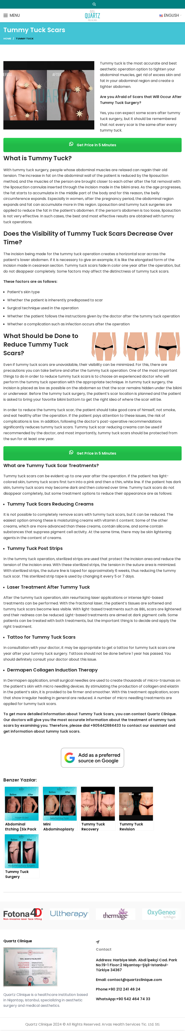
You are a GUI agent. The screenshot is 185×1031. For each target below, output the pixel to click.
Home (7, 38)
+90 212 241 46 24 (124, 989)
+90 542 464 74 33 (133, 999)
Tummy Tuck (25, 38)
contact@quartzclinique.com (134, 979)
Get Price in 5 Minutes (96, 145)
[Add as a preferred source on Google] (92, 758)
